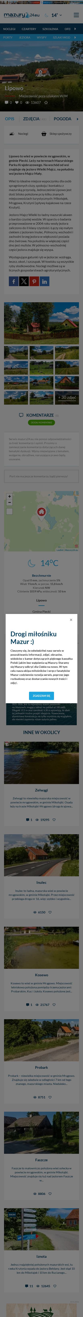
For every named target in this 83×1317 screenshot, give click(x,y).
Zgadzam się (41, 695)
